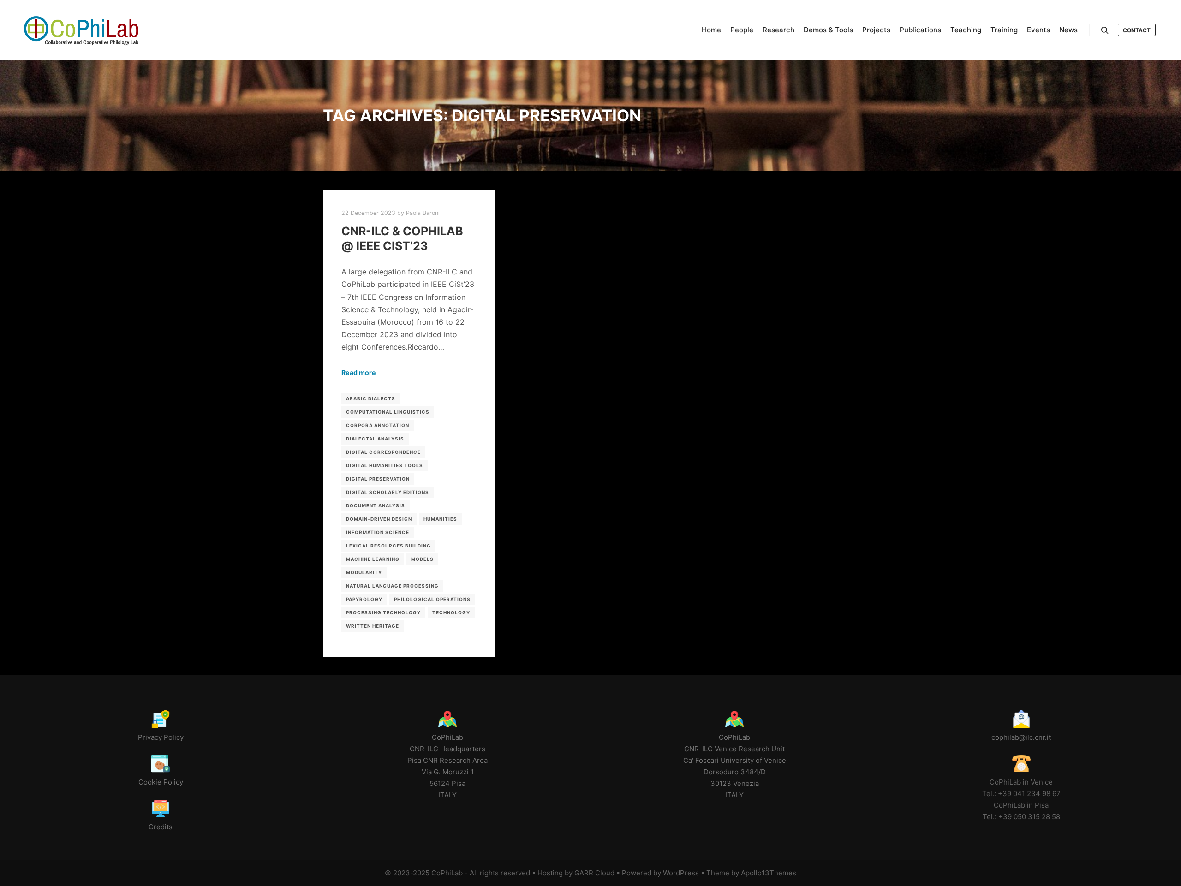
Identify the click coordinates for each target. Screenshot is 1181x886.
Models (422, 559)
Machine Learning (373, 559)
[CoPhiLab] (80, 30)
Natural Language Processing (392, 586)
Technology (451, 612)
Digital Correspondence (383, 452)
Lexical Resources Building (388, 545)
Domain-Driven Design (379, 519)
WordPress (681, 872)
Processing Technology (383, 612)
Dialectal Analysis (375, 438)
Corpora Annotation (377, 425)
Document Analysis (375, 505)
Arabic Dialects (370, 398)
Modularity (364, 572)
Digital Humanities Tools (384, 465)
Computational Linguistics (387, 412)
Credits (161, 826)
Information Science (377, 532)
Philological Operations (432, 599)
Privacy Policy (161, 737)
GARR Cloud (594, 872)
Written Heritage (372, 626)
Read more (358, 372)
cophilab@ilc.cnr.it (1021, 737)
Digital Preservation (378, 479)
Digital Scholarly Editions (387, 492)
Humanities (440, 519)
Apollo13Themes (768, 872)
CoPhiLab (447, 872)
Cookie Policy (160, 782)
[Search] (1105, 30)
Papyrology (364, 599)
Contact (1137, 30)
